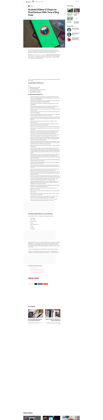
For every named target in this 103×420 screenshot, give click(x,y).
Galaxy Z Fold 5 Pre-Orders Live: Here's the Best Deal (53, 320)
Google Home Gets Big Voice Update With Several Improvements (75, 38)
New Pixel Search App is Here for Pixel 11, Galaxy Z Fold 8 (76, 22)
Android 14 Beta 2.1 (40, 271)
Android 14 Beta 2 (33, 271)
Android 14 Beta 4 (33, 268)
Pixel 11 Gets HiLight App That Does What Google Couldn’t (70, 14)
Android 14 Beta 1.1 (40, 272)
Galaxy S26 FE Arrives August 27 (69, 22)
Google (36, 278)
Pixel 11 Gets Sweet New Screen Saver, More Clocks (75, 34)
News (45, 417)
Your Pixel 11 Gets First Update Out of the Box (75, 29)
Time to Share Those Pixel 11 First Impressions (76, 14)
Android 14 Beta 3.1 (40, 269)
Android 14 (31, 278)
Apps (64, 417)
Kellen (32, 5)
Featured (26, 417)
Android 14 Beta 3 (33, 269)
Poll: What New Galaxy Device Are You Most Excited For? (35, 320)
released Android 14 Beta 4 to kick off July (38, 54)
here (34, 243)
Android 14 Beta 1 (33, 272)
